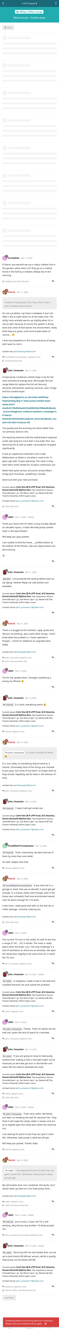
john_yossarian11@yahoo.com (30, 500)
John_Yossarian (16, 752)
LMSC (9, 981)
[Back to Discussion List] (3, 3)
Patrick (9, 704)
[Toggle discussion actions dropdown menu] (56, 3)
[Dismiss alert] (45, 1324)
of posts (28, 3)
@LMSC (7, 578)
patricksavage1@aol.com (24, 351)
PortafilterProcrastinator (19, 885)
